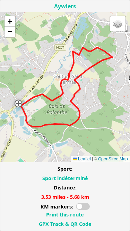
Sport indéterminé (65, 178)
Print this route (65, 214)
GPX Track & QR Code (65, 224)
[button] (18, 103)
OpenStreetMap (113, 158)
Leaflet (84, 158)
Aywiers (65, 6)
